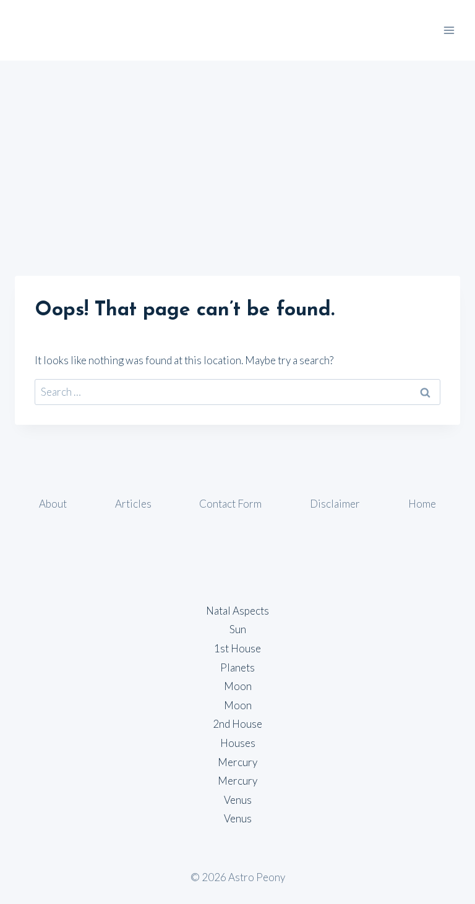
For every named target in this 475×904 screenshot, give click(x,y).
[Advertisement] (237, 153)
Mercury (237, 762)
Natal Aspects (237, 610)
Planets (237, 667)
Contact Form (230, 503)
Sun (237, 629)
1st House (237, 648)
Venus (238, 799)
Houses (237, 742)
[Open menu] (448, 30)
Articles (133, 503)
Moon (238, 686)
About (53, 503)
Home (422, 503)
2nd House (237, 723)
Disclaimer (335, 503)
